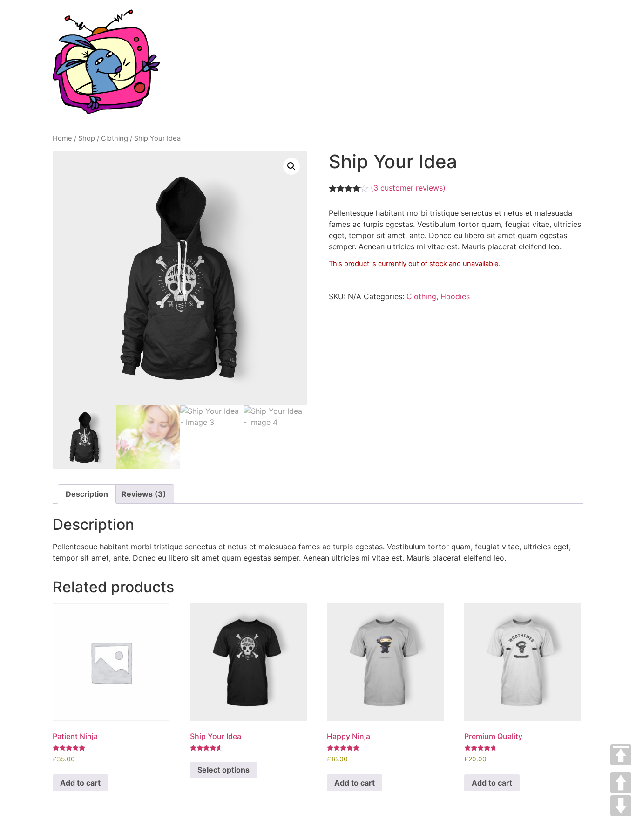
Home (62, 138)
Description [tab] (87, 494)
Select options (223, 769)
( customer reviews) (408, 187)
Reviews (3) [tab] (144, 494)
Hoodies (455, 296)
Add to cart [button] (80, 782)
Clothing (114, 138)
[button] (291, 166)
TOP (620, 754)
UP (620, 782)
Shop (86, 138)
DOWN (620, 805)
